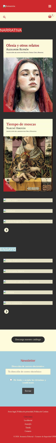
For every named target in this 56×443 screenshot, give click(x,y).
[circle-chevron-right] (6, 230)
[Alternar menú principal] (50, 6)
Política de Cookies (41, 412)
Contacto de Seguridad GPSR (45, 436)
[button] (4, 17)
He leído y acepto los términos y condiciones (30, 381)
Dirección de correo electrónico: (28, 366)
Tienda (28, 428)
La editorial (28, 420)
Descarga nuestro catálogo (28, 339)
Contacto (28, 431)
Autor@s (28, 424)
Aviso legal (12, 412)
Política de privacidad (25, 412)
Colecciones (28, 417)
